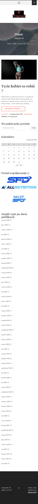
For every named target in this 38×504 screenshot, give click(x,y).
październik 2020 (6, 392)
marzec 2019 (5, 459)
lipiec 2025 (4, 282)
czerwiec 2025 (5, 287)
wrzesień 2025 (5, 272)
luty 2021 (4, 382)
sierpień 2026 (5, 220)
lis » (21, 165)
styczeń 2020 (5, 420)
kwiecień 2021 (5, 377)
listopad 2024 (5, 320)
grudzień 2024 (5, 315)
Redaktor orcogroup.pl (9, 116)
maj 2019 (4, 449)
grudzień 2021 (5, 358)
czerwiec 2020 (5, 401)
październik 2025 (6, 268)
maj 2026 (4, 234)
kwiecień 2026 (5, 239)
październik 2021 (6, 368)
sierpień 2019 (5, 435)
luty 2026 (4, 249)
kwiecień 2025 (5, 296)
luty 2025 (4, 306)
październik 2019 (6, 430)
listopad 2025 (5, 263)
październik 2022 (6, 330)
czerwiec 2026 (5, 230)
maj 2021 (4, 373)
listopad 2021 (5, 363)
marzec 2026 (5, 244)
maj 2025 (4, 292)
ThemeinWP (32, 492)
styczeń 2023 (5, 325)
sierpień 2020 (5, 397)
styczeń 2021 (5, 387)
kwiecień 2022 (5, 339)
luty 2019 (4, 463)
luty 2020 (4, 416)
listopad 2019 (5, 425)
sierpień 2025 (5, 277)
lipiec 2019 (4, 440)
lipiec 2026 (4, 225)
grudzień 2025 (5, 258)
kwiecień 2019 (5, 454)
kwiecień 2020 (5, 406)
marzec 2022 (5, 344)
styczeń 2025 (5, 311)
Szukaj (34, 128)
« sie (17, 165)
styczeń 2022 (5, 354)
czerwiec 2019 (5, 444)
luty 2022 (4, 349)
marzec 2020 (5, 411)
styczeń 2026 (5, 253)
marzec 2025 (5, 301)
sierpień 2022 (5, 335)
